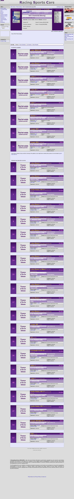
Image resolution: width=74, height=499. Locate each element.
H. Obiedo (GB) (34, 248)
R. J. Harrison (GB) (34, 413)
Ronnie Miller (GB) (34, 108)
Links (2, 20)
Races (2, 13)
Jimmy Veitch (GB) (34, 330)
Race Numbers (22, 44)
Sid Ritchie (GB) (34, 371)
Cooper (32, 129)
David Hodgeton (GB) (34, 209)
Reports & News (4, 15)
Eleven (37, 63)
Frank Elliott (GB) (34, 384)
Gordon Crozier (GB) (35, 277)
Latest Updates (4, 19)
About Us (32, 476)
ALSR (40, 350)
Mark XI (40, 421)
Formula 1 (3, 17)
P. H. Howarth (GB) (33, 121)
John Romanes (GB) (34, 261)
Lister (32, 50)
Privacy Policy (38, 476)
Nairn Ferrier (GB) (34, 290)
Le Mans (42, 269)
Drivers (2, 12)
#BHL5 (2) (38, 50)
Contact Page (3, 40)
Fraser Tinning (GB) (34, 317)
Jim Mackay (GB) (34, 235)
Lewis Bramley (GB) (34, 222)
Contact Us (44, 476)
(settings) (58, 6)
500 (37, 129)
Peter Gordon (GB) (33, 68)
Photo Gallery (19, 6)
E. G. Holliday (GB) (34, 439)
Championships (4, 9)
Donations (3, 22)
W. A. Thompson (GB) (34, 398)
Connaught (34, 350)
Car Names (29, 44)
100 (41, 189)
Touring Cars (3, 18)
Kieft (32, 434)
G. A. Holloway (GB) (33, 134)
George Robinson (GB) (35, 426)
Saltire (32, 365)
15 (35, 90)
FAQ (29, 476)
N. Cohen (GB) (34, 343)
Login (62, 6)
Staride (32, 116)
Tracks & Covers (4, 14)
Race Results (35, 44)
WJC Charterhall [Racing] (37, 15)
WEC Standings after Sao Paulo (69, 35)
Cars (1, 10)
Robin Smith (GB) (34, 358)
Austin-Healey (35, 189)
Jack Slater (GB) (34, 168)
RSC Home (13, 6)
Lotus (32, 63)
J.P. (31, 337)
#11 (43, 350)
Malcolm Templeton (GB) (34, 82)
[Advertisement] (4, 33)
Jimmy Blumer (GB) (34, 196)
